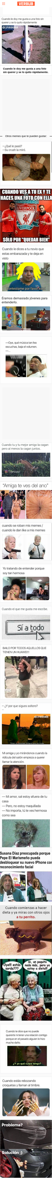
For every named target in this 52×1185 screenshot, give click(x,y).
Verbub (26, 4)
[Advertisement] (26, 10)
